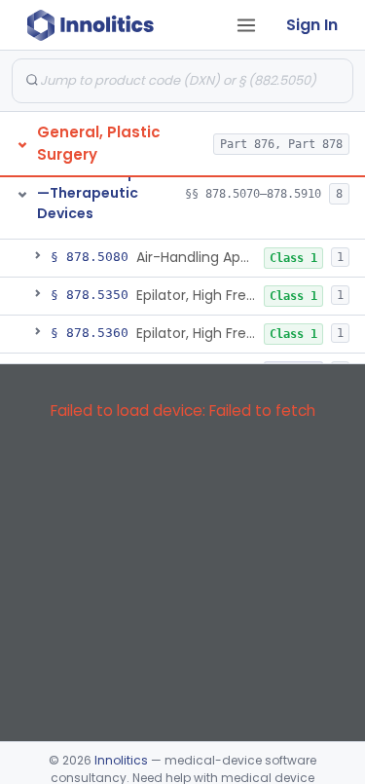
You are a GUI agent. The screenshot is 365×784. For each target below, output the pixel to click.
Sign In (312, 25)
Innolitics (121, 760)
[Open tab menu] (246, 25)
